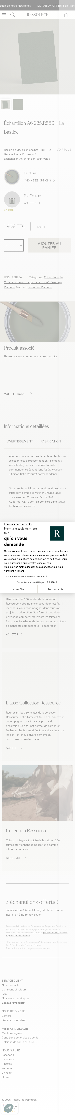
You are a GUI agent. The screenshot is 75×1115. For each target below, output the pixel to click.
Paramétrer (19, 589)
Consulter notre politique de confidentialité (25, 576)
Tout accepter (56, 589)
